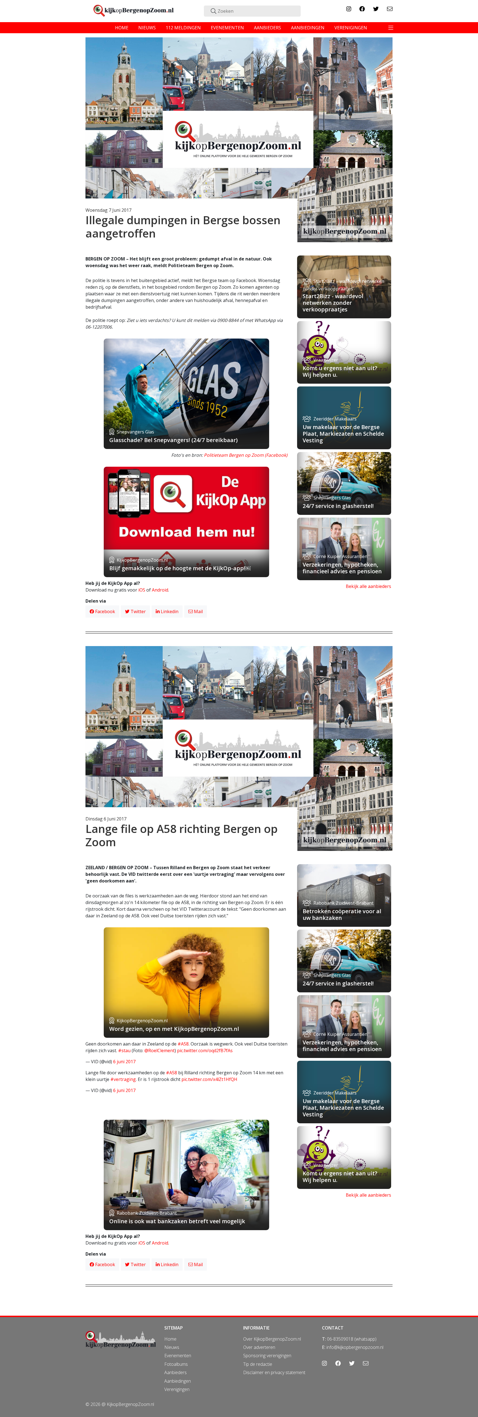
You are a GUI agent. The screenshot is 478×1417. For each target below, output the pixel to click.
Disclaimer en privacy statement (274, 1372)
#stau (124, 1050)
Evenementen (177, 1356)
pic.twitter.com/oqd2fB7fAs (205, 1050)
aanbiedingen (307, 28)
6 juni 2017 (124, 1062)
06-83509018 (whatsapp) (351, 1339)
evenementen (227, 28)
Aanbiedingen (177, 1381)
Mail (198, 611)
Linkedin (169, 611)
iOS (141, 590)
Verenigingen (176, 1389)
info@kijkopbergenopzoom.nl (354, 1347)
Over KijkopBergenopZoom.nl (272, 1339)
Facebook (104, 611)
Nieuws (171, 1347)
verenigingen (350, 28)
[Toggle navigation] (391, 27)
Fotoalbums (176, 1364)
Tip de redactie (257, 1364)
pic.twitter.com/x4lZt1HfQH (209, 1079)
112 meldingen (183, 28)
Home (170, 1339)
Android (160, 590)
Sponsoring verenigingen (267, 1356)
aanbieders (267, 28)
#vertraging (123, 1079)
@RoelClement (159, 1050)
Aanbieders (175, 1372)
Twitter (137, 611)
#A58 (183, 1044)
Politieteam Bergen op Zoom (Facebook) (245, 455)
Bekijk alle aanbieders (368, 586)
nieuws (147, 28)
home (121, 28)
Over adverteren (259, 1347)
